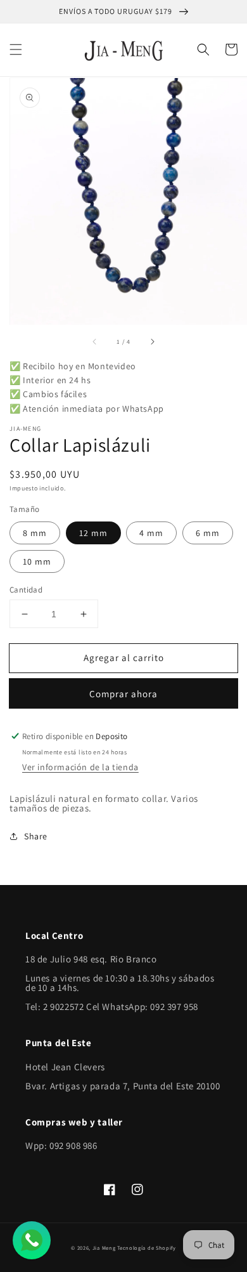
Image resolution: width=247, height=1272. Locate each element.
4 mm (151, 533)
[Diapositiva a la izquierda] (95, 342)
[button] (16, 49)
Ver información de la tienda (80, 767)
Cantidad (26, 589)
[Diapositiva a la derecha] (152, 342)
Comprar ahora (123, 694)
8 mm (35, 533)
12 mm (93, 533)
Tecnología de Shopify (146, 1247)
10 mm (37, 561)
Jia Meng (104, 1247)
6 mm (208, 533)
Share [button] (36, 836)
